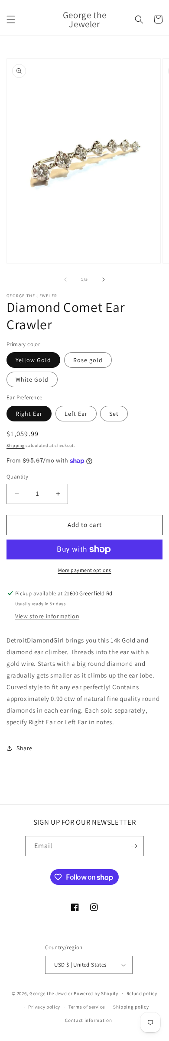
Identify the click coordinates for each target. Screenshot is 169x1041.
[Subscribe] (133, 846)
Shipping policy (131, 1007)
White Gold (32, 379)
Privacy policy (44, 1007)
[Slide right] (103, 279)
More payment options (84, 570)
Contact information (88, 1020)
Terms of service (86, 1007)
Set (114, 414)
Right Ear (29, 414)
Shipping (15, 445)
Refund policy (142, 993)
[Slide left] (65, 279)
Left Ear (76, 414)
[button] (10, 19)
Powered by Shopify (96, 993)
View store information (47, 616)
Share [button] (24, 748)
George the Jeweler (51, 993)
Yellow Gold (33, 360)
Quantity (17, 476)
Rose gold (88, 360)
